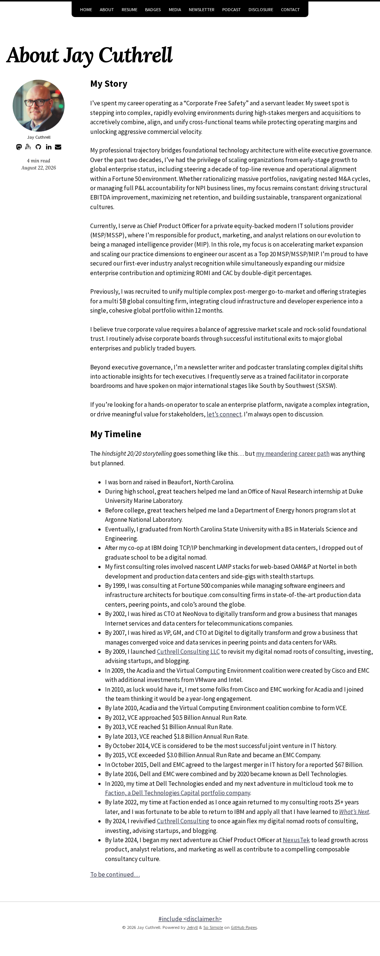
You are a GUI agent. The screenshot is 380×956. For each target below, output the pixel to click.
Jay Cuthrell (38, 137)
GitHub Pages (244, 927)
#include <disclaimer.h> (190, 919)
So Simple (213, 927)
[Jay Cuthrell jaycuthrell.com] (38, 105)
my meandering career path (293, 453)
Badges (153, 9)
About (107, 9)
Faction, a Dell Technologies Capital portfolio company (177, 793)
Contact (290, 9)
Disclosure (261, 9)
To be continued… (115, 874)
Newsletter (201, 9)
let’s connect (224, 414)
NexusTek (296, 840)
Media (175, 9)
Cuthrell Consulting (183, 821)
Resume (129, 9)
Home (86, 9)
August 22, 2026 (39, 168)
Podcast (231, 9)
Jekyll (192, 927)
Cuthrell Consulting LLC (188, 651)
